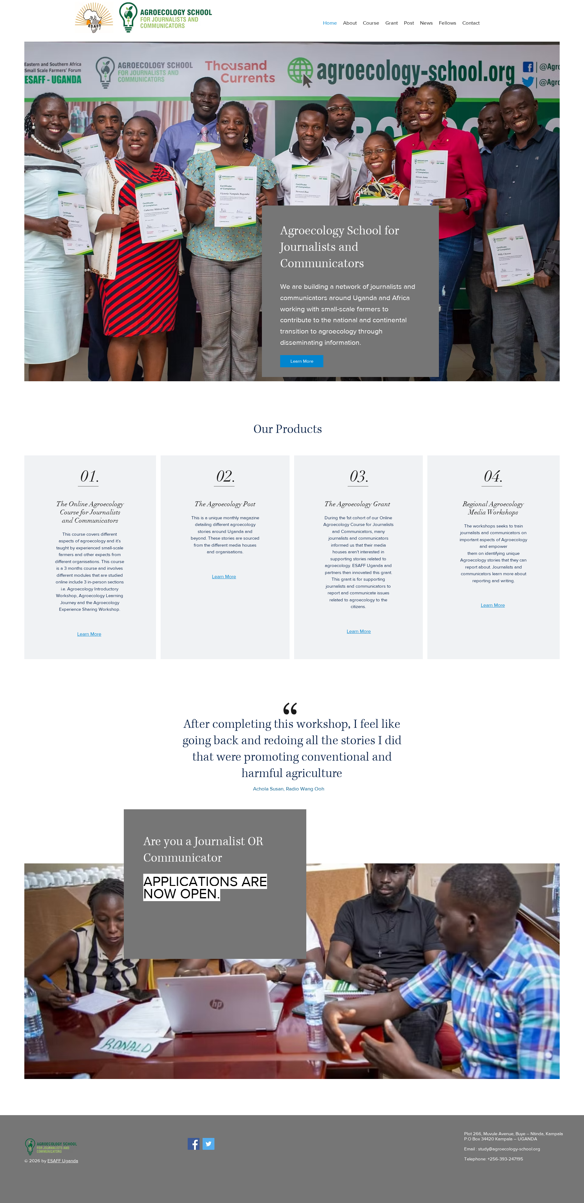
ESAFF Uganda (62, 1160)
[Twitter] (208, 1144)
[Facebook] (194, 1144)
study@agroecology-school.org (509, 1148)
